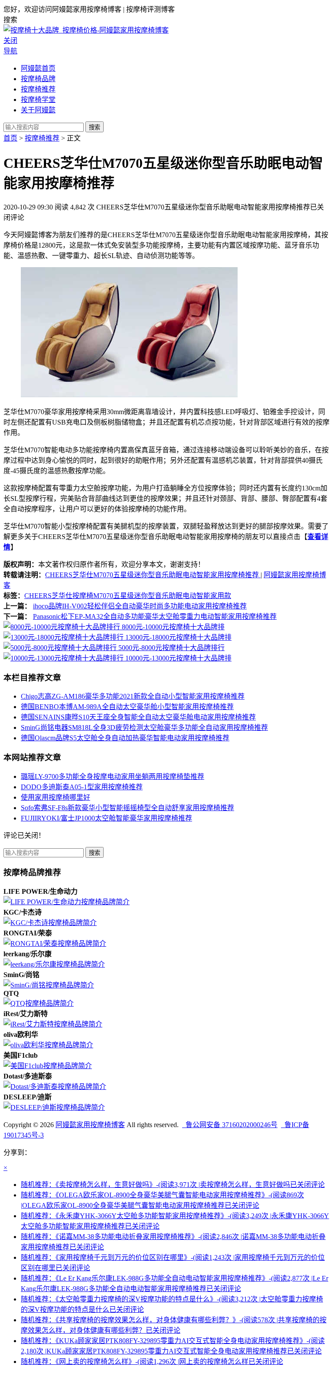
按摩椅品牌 (38, 78)
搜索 (94, 127)
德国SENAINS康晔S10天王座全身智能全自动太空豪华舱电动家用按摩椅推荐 (138, 717)
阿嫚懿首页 (38, 68)
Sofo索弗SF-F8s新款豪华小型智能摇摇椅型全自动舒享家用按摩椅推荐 (127, 807)
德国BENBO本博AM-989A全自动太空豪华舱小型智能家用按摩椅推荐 (127, 706)
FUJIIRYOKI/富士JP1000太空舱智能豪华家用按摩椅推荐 (106, 818)
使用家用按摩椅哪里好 (55, 797)
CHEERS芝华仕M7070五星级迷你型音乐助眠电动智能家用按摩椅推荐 (153, 575)
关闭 (10, 40)
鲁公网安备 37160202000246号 (230, 1124)
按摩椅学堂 (38, 99)
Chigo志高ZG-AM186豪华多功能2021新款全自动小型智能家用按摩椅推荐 (133, 696)
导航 (10, 51)
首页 (10, 138)
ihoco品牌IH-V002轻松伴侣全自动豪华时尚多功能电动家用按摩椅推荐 (140, 606)
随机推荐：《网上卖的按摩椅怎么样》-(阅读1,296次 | (152, 1361)
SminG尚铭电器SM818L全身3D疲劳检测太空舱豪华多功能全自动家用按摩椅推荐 (144, 727)
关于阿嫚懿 (38, 110)
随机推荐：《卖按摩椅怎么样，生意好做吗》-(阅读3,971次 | (173, 1184)
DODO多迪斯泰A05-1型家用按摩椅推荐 (82, 787)
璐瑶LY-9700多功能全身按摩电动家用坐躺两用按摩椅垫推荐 (112, 776)
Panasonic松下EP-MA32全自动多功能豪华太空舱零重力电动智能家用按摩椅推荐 (155, 616)
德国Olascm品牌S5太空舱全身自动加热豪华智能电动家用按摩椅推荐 (125, 738)
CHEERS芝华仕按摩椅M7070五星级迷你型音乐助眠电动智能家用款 (127, 595)
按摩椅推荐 (38, 89)
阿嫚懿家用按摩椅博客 (90, 1124)
